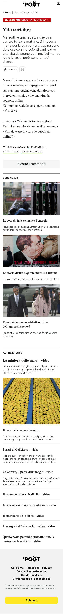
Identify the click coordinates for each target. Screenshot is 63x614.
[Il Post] (31, 4)
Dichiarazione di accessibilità (31, 578)
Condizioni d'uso (31, 575)
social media (11, 151)
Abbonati (31, 600)
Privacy (47, 568)
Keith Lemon (12, 126)
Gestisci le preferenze (32, 571)
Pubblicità (32, 568)
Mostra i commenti (31, 164)
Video (6, 12)
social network (31, 151)
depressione (21, 146)
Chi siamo (17, 568)
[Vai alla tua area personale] (58, 4)
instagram (37, 146)
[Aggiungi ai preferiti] (22, 69)
